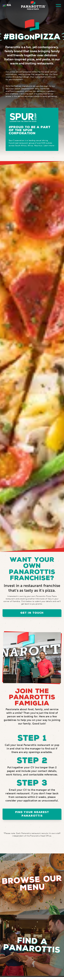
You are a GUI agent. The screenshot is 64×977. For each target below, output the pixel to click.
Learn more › (49, 145)
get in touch (32, 613)
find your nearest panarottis (32, 814)
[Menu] (58, 5)
